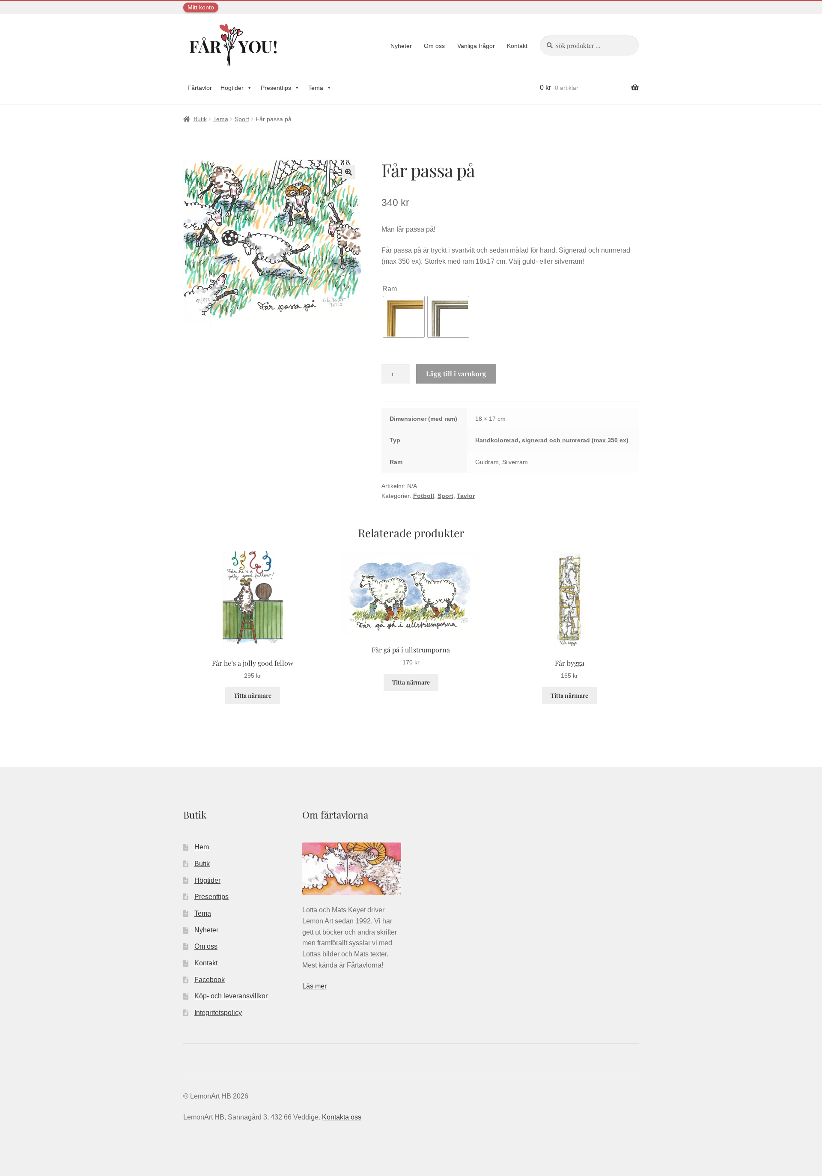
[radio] (403, 316)
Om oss (434, 45)
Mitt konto (201, 7)
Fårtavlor (200, 87)
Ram (389, 288)
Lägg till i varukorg (456, 373)
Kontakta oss (341, 1117)
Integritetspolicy (218, 1012)
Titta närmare (252, 695)
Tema (315, 87)
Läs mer (314, 986)
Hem (201, 847)
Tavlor (466, 495)
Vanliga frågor (476, 45)
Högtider (232, 87)
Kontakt (517, 45)
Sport (242, 119)
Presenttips (276, 87)
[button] (348, 172)
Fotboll (423, 495)
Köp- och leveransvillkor (231, 996)
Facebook (209, 979)
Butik (200, 119)
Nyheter (401, 45)
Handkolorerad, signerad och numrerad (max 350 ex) (551, 440)
